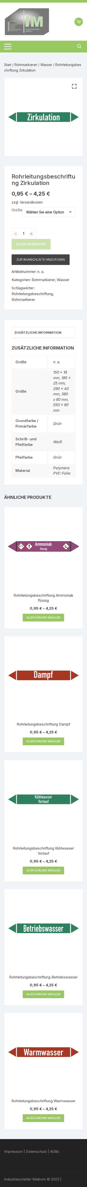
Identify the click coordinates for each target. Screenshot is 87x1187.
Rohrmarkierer (25, 65)
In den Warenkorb (31, 244)
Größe (17, 210)
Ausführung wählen (43, 617)
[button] (74, 86)
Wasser (46, 65)
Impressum (13, 1151)
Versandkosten (31, 202)
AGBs (54, 1151)
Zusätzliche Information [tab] (37, 332)
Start (7, 65)
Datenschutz (36, 1151)
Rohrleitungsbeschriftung (32, 293)
